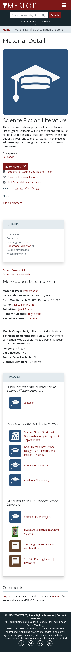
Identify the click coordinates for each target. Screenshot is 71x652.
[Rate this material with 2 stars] (22, 188)
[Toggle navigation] (64, 5)
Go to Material (14, 166)
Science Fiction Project (37, 465)
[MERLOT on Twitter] (31, 645)
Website (32, 318)
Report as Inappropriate (17, 274)
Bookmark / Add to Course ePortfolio (29, 171)
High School (35, 314)
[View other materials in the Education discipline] (16, 403)
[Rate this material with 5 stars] (38, 188)
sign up (56, 596)
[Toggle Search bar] (35, 25)
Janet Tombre (26, 309)
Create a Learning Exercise (23, 177)
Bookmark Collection (19, 246)
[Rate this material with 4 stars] (33, 188)
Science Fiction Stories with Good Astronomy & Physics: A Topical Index (42, 436)
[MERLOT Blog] (49, 645)
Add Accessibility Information (24, 182)
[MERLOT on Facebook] (21, 645)
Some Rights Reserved (41, 615)
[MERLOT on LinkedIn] (40, 645)
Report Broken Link (14, 270)
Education (8, 157)
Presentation (30, 291)
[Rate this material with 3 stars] (27, 188)
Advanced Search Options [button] (34, 21)
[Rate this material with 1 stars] (17, 188)
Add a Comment (12, 203)
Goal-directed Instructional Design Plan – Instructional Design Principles (40, 450)
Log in (6, 596)
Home (6, 29)
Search (55, 15)
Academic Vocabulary (36, 480)
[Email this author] (33, 304)
